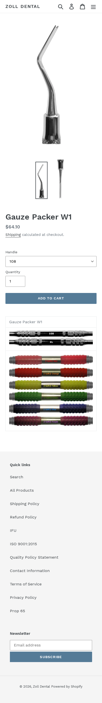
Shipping (13, 234)
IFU (13, 530)
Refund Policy (23, 517)
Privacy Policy (23, 597)
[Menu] (93, 6)
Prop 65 (17, 610)
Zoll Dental (22, 6)
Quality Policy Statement (34, 557)
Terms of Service (26, 584)
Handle (11, 252)
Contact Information (30, 570)
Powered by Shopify (66, 686)
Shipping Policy (24, 503)
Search (16, 477)
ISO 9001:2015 (23, 544)
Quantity (12, 272)
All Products (22, 490)
